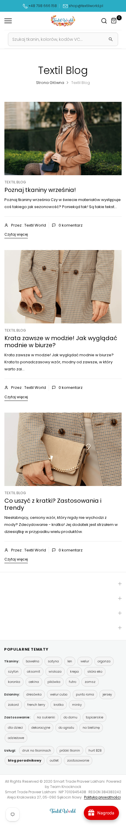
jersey (107, 694)
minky (77, 704)
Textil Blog (15, 182)
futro (72, 681)
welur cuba (58, 694)
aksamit (33, 671)
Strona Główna (50, 82)
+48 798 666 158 (42, 5)
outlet (54, 760)
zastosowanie (78, 760)
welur (85, 661)
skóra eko (94, 671)
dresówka (34, 694)
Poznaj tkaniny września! (40, 190)
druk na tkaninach (36, 750)
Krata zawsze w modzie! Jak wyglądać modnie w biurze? (60, 341)
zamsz (90, 681)
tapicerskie (94, 717)
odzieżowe (16, 737)
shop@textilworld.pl (86, 5)
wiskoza (55, 671)
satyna (53, 661)
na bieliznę (91, 727)
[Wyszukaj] (110, 39)
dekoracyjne (40, 727)
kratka (59, 704)
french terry (36, 704)
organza (104, 661)
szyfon (13, 671)
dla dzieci (15, 727)
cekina (34, 681)
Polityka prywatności (102, 797)
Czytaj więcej (16, 234)
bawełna (32, 661)
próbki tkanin (69, 750)
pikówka (53, 681)
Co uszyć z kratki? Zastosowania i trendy (52, 504)
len (69, 661)
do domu (70, 717)
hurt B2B (94, 750)
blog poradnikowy (24, 760)
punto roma (85, 694)
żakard (13, 704)
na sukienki (46, 717)
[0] (114, 21)
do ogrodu (66, 727)
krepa (74, 671)
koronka (14, 681)
